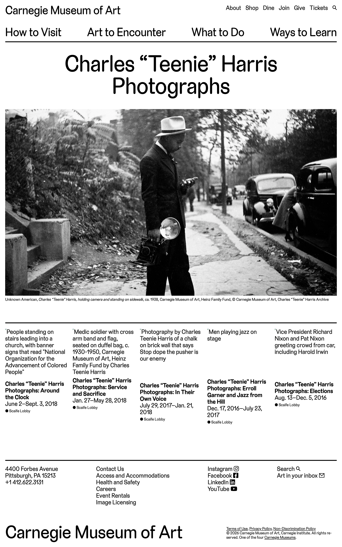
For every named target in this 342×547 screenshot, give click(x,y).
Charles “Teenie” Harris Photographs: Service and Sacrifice (102, 387)
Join (284, 8)
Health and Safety (118, 482)
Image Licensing (116, 502)
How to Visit (33, 32)
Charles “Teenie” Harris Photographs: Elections (304, 388)
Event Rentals (113, 495)
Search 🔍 (288, 469)
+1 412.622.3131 (24, 482)
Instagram (221, 469)
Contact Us (110, 469)
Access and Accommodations (132, 475)
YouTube (219, 489)
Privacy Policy (260, 528)
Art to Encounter (126, 32)
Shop (252, 8)
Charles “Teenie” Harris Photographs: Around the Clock (34, 390)
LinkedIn (219, 482)
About (233, 8)
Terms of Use (237, 528)
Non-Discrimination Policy (294, 528)
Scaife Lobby (19, 410)
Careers (106, 489)
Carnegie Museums (280, 537)
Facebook (220, 475)
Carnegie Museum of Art (63, 10)
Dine (268, 8)
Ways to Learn (303, 32)
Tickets (319, 8)
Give (299, 8)
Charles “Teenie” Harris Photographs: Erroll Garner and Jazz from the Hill (236, 391)
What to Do (217, 32)
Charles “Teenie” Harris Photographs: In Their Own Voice (169, 392)
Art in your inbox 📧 (301, 475)
